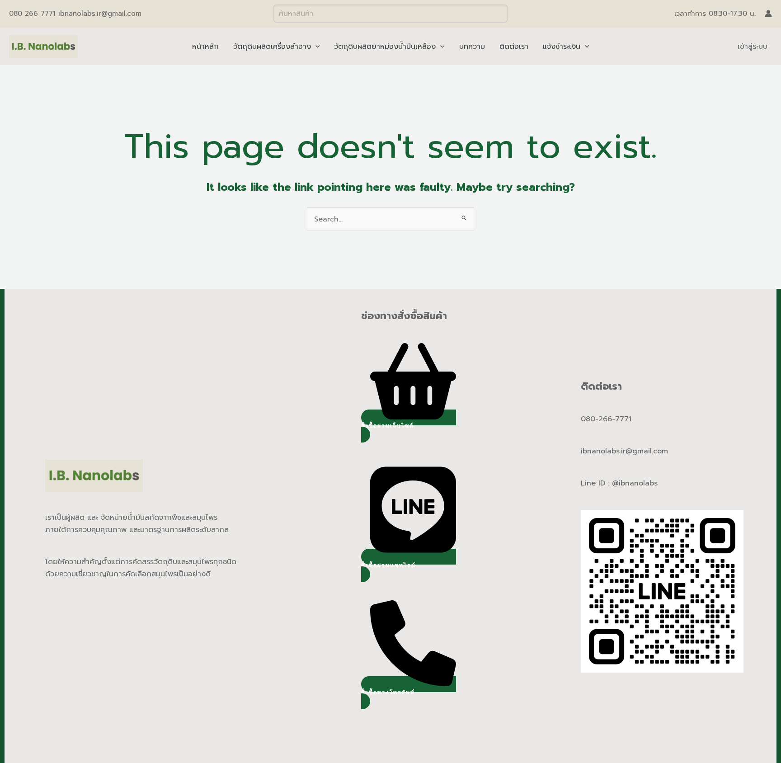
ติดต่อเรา (513, 46)
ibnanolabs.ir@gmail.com (624, 451)
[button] (408, 426)
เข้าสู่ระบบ (752, 46)
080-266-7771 (606, 419)
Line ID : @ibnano (612, 483)
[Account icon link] (768, 13)
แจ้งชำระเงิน (561, 46)
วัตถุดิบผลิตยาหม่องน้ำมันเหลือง (385, 46)
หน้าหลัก (205, 46)
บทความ (472, 46)
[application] (315, 46)
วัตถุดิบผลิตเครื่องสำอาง (272, 46)
